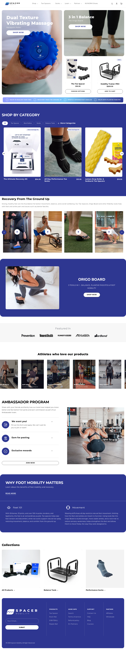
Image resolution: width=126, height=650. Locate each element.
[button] (34, 4)
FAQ (88, 617)
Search (71, 613)
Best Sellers (28, 123)
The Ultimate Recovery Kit (15, 179)
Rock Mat (53, 617)
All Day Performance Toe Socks (55, 180)
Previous (4, 153)
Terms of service (74, 617)
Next (122, 153)
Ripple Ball (53, 624)
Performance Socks (95, 590)
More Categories (68, 123)
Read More (11, 493)
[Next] (122, 232)
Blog (89, 620)
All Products (7, 590)
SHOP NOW (18, 32)
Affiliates (109, 613)
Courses (90, 624)
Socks (39, 123)
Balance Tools (50, 123)
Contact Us (91, 613)
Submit (22, 627)
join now (30, 463)
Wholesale (110, 617)
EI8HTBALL (53, 620)
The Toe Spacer (78, 84)
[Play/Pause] (17, 232)
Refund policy (73, 620)
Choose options (78, 91)
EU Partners (73, 624)
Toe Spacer (53, 613)
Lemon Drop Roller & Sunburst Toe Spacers (95, 180)
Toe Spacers (15, 123)
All (5, 123)
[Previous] (4, 232)
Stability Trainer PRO (110, 84)
